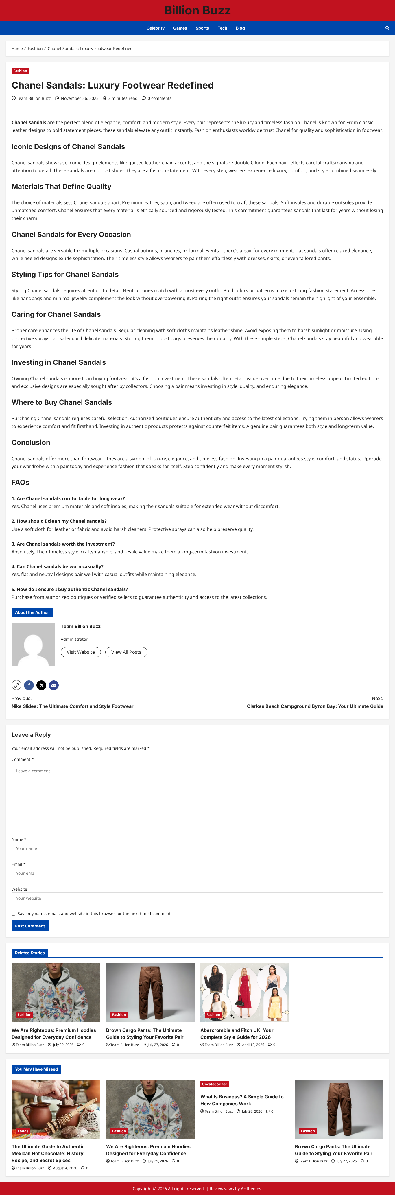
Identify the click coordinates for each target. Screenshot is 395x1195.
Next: (315, 702)
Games (180, 27)
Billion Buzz (197, 10)
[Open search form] (387, 28)
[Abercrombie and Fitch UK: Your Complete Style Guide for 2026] (244, 992)
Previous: (73, 702)
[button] (16, 685)
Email (19, 864)
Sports (202, 27)
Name (19, 839)
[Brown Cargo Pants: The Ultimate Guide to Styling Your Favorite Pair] (150, 992)
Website (19, 889)
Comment (23, 759)
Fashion (20, 70)
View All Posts (126, 652)
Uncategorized (215, 1084)
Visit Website (81, 652)
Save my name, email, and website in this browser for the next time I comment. (95, 913)
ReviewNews (222, 1188)
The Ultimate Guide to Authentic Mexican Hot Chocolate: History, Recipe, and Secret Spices (48, 1153)
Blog (240, 27)
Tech (222, 27)
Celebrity (156, 27)
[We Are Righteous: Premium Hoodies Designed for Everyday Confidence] (56, 992)
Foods (23, 1130)
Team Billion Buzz (34, 98)
